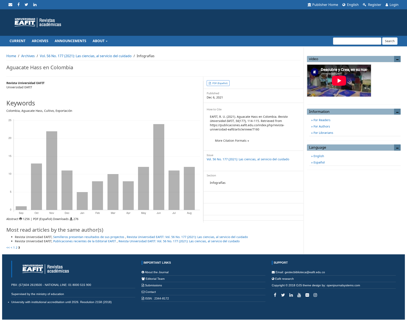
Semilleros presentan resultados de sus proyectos (89, 237)
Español (319, 162)
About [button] (99, 41)
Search (390, 41)
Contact (150, 292)
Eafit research (284, 278)
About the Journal (157, 272)
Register (374, 4)
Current (17, 41)
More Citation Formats (231, 141)
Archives (40, 41)
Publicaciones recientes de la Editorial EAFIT (85, 241)
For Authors (321, 126)
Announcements (70, 41)
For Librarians (323, 133)
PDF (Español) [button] (219, 83)
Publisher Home (325, 4)
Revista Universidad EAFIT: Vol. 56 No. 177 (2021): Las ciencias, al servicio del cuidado (187, 237)
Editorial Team (155, 278)
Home (11, 56)
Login (394, 4)
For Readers (321, 120)
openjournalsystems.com (343, 285)
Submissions (153, 285)
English (352, 4)
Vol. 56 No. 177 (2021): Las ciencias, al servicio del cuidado (86, 56)
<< (8, 247)
